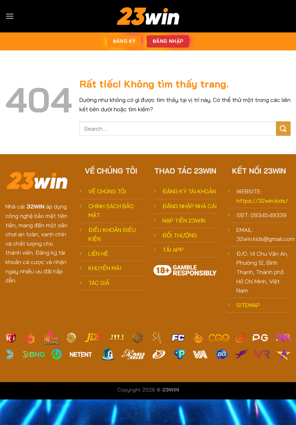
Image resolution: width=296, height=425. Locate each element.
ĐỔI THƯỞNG (179, 235)
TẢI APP (172, 249)
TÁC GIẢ (98, 282)
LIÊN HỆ (98, 253)
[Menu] (9, 16)
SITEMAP (248, 305)
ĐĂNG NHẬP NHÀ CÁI (189, 206)
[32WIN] (148, 16)
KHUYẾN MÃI (104, 268)
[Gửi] (283, 128)
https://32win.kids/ (262, 200)
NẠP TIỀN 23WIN (183, 220)
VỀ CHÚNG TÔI (107, 191)
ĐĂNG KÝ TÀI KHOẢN (189, 191)
